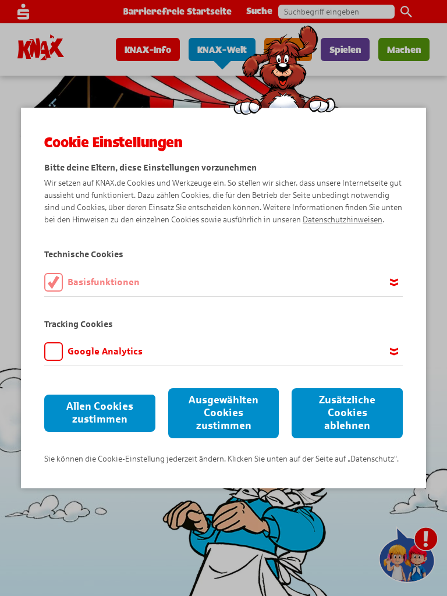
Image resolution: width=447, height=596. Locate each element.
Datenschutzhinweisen (342, 219)
